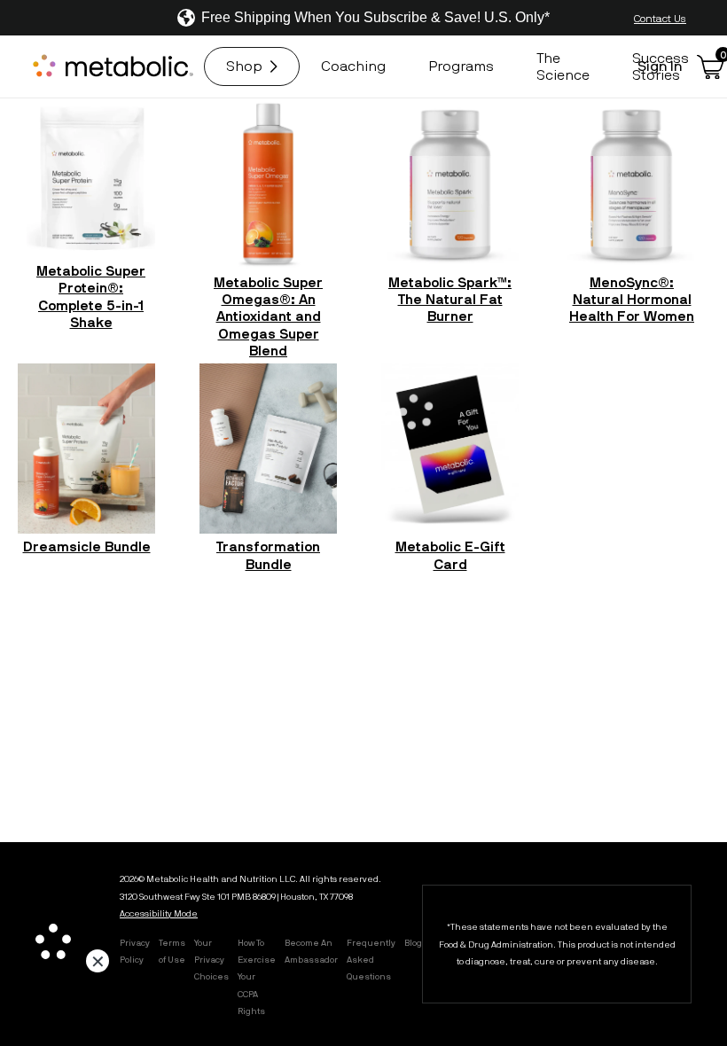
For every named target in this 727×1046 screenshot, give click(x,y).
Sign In (660, 66)
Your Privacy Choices (211, 959)
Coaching (353, 66)
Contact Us (660, 18)
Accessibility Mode (159, 913)
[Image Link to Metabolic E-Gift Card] (450, 448)
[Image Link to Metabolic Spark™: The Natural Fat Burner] (450, 183)
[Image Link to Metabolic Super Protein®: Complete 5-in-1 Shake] (91, 178)
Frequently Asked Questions (371, 959)
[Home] (115, 66)
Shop (244, 66)
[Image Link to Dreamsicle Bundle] (86, 448)
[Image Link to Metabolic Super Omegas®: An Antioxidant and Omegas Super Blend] (268, 183)
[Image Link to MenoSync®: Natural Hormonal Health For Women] (631, 183)
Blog (413, 942)
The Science (563, 66)
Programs (461, 66)
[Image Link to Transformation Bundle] (268, 448)
